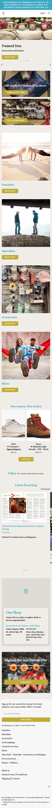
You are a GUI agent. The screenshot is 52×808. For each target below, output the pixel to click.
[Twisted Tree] (49, 786)
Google (4, 804)
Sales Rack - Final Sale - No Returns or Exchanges (24, 754)
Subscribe (26, 682)
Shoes (4, 750)
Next (50, 64)
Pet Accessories (9, 759)
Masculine (6, 734)
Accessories (7, 738)
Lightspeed (39, 797)
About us (6, 770)
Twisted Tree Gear (10, 746)
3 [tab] (28, 60)
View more (45, 489)
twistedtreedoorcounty (32, 473)
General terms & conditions (14, 774)
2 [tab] (26, 60)
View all (26, 459)
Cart (43, 13)
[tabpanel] (26, 38)
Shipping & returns (11, 778)
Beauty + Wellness (10, 763)
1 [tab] (24, 60)
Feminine (6, 730)
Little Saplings (8, 742)
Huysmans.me (9, 800)
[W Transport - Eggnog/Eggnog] (13, 426)
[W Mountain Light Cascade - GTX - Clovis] (38, 426)
